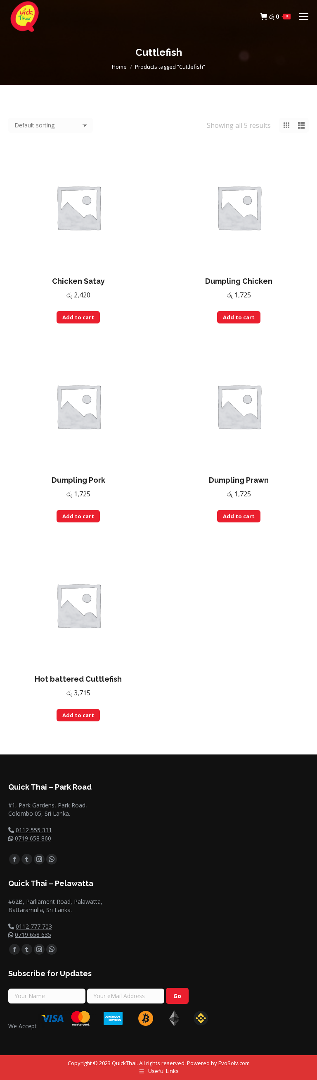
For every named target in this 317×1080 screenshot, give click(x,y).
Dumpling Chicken (238, 281)
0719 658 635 (33, 935)
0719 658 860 (33, 838)
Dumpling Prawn (239, 480)
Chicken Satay (78, 281)
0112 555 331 (34, 830)
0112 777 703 (34, 926)
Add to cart (78, 317)
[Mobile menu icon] (304, 17)
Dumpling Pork (78, 480)
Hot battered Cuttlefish (78, 679)
